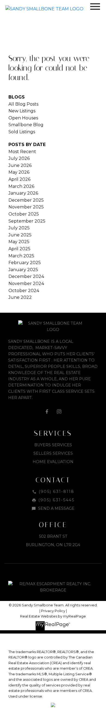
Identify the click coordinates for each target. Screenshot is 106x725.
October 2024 (23, 290)
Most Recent (22, 151)
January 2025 (23, 269)
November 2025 (26, 207)
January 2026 (23, 193)
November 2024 (26, 283)
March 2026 (21, 186)
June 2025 (20, 235)
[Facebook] (47, 411)
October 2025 (23, 214)
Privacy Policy (53, 611)
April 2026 (19, 179)
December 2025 (26, 200)
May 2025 (18, 241)
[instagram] (59, 411)
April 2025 (19, 248)
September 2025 (26, 221)
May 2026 (18, 172)
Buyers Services (53, 444)
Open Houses (23, 118)
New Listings (21, 110)
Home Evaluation (53, 461)
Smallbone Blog (25, 124)
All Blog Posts (23, 104)
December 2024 (26, 276)
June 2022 (20, 297)
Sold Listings (21, 131)
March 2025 (21, 255)
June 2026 (20, 165)
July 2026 (19, 158)
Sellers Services (53, 453)
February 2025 (24, 262)
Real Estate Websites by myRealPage (53, 616)
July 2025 (19, 227)
